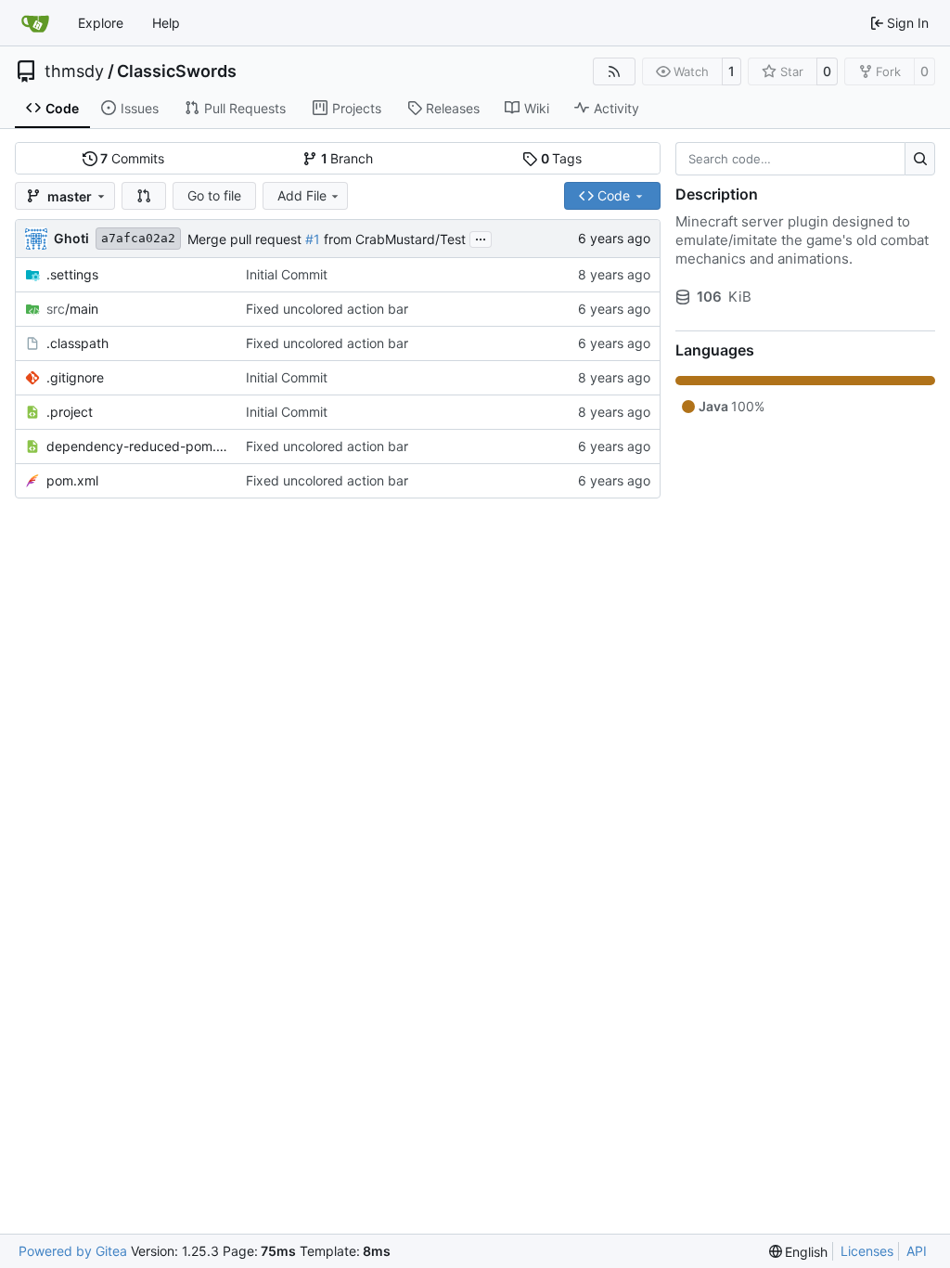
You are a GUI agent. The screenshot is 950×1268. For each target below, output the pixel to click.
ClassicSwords (177, 71)
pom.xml (72, 480)
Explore (100, 23)
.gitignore (75, 377)
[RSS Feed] (614, 71)
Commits (132, 158)
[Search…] (920, 158)
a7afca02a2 (138, 238)
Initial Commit (286, 274)
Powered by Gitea (73, 1251)
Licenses (867, 1251)
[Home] (35, 23)
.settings (72, 274)
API (916, 1251)
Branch (347, 158)
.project (69, 412)
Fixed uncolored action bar (327, 309)
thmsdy (74, 71)
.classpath (77, 343)
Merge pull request (246, 239)
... (480, 237)
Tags (562, 158)
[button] (144, 196)
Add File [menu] (302, 195)
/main (72, 309)
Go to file (214, 195)
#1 (312, 239)
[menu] (798, 1252)
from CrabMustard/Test (393, 239)
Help (166, 23)
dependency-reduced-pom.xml (136, 446)
